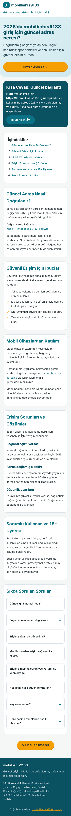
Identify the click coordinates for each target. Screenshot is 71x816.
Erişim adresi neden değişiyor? (29, 620)
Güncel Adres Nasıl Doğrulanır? (31, 145)
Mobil (38, 12)
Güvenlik (27, 12)
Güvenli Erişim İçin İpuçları (27, 151)
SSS (46, 12)
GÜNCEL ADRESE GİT (35, 745)
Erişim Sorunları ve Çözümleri (29, 163)
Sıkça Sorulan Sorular (24, 175)
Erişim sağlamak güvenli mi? (27, 636)
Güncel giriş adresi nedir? (26, 603)
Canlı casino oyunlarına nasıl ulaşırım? (28, 721)
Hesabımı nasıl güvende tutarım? (30, 687)
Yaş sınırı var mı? (20, 704)
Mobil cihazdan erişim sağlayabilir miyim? (31, 653)
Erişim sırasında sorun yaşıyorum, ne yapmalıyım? (33, 671)
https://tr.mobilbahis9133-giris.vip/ (28, 228)
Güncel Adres (11, 12)
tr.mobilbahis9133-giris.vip (47, 809)
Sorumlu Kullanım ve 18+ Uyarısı (31, 169)
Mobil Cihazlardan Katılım (27, 157)
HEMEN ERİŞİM (20, 120)
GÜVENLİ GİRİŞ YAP (35, 66)
